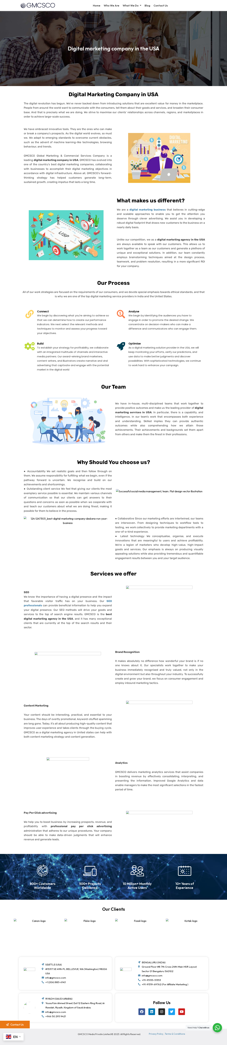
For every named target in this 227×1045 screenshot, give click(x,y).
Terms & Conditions (175, 1033)
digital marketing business (147, 209)
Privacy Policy (156, 1033)
